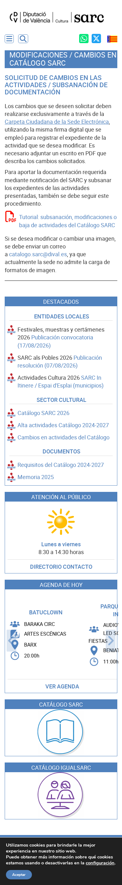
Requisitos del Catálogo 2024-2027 (61, 465)
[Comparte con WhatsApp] (84, 38)
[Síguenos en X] (96, 38)
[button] (23, 38)
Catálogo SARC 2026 (43, 413)
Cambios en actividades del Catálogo (63, 437)
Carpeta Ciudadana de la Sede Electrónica (57, 121)
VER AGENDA (62, 686)
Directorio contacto (61, 566)
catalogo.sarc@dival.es (38, 254)
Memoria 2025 (36, 477)
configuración (100, 863)
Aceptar (19, 874)
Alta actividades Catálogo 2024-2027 (63, 425)
